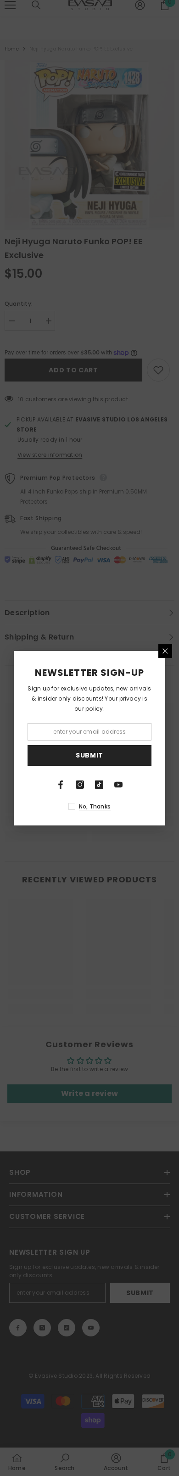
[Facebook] (60, 784)
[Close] (165, 651)
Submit (89, 755)
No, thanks (95, 806)
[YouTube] (118, 784)
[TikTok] (99, 784)
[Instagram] (80, 784)
